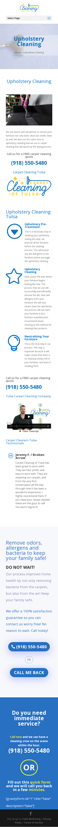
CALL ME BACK (29, 672)
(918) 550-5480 (29, 162)
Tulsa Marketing (31, 818)
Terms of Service (33, 822)
